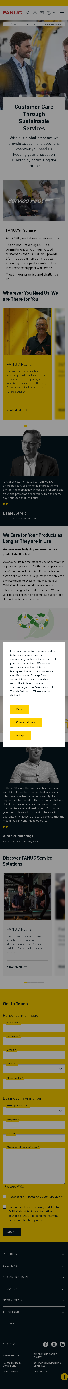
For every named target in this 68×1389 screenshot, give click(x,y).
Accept (20, 735)
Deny (19, 709)
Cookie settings (26, 722)
